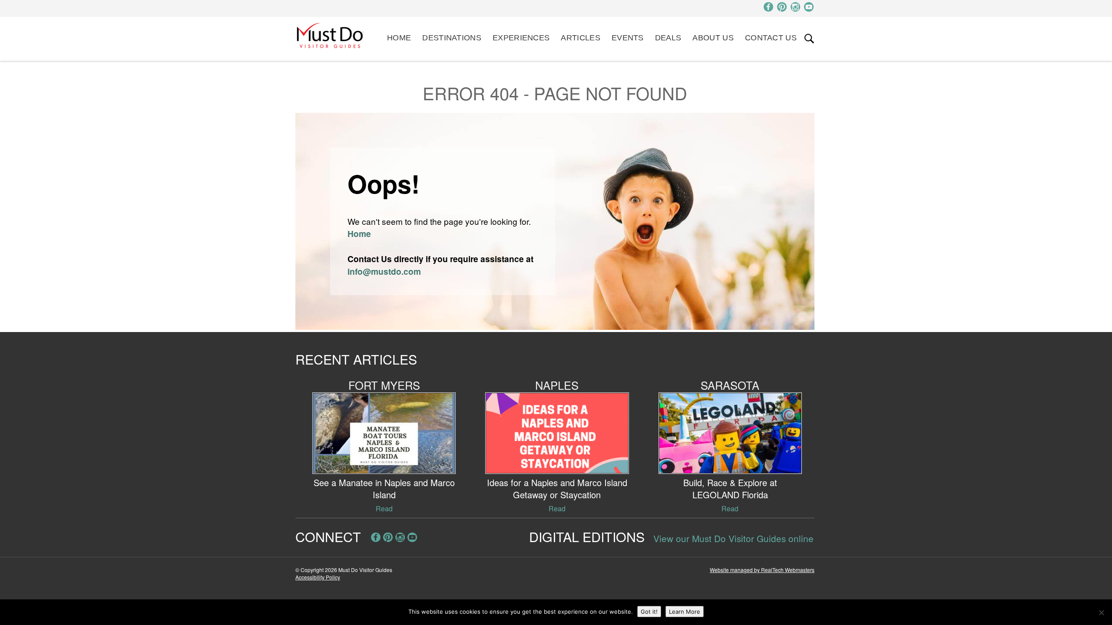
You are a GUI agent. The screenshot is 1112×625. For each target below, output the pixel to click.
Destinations (451, 37)
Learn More (684, 611)
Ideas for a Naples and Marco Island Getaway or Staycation (557, 488)
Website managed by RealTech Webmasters (762, 569)
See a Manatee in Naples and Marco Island (384, 488)
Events (628, 37)
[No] (1101, 612)
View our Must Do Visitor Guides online (733, 538)
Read (384, 508)
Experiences (521, 37)
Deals (668, 37)
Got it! (649, 611)
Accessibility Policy (317, 577)
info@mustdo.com (384, 271)
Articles (580, 37)
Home (399, 37)
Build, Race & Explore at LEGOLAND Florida (730, 488)
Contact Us (771, 37)
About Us (712, 37)
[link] (809, 38)
